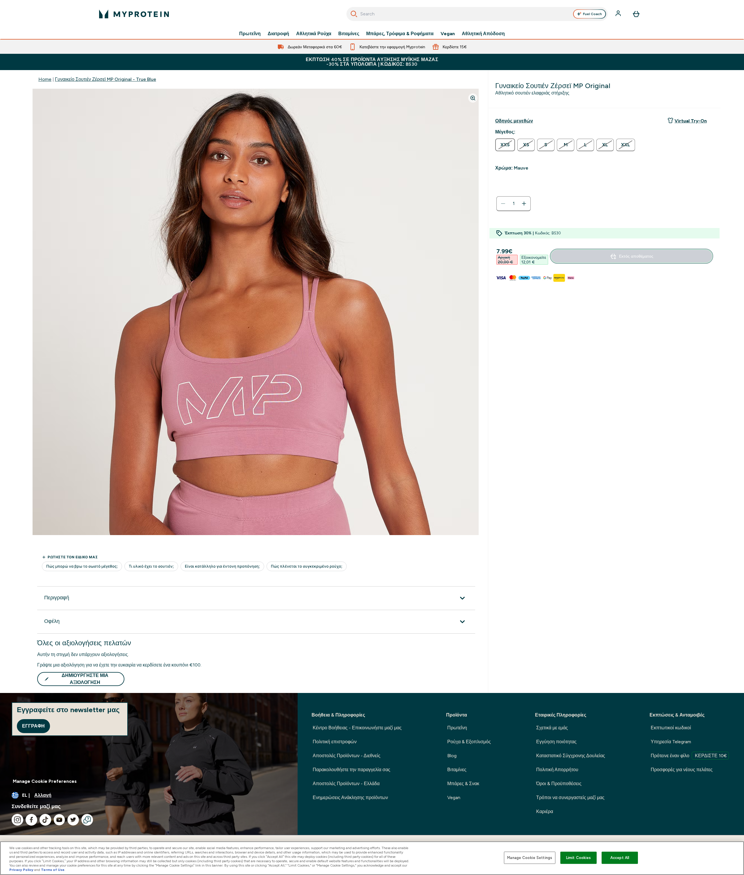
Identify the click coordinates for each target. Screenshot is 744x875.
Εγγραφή (33, 725)
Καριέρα (544, 811)
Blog (452, 755)
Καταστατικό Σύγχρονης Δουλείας (570, 755)
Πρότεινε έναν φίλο (689, 755)
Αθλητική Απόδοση (483, 33)
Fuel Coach (592, 14)
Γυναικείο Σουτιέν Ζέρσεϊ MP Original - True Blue (105, 79)
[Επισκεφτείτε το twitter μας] (73, 820)
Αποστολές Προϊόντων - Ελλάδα (346, 783)
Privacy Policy (21, 870)
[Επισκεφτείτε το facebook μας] (31, 820)
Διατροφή (278, 33)
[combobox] (477, 14)
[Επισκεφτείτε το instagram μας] (17, 820)
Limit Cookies (578, 858)
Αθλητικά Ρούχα (313, 33)
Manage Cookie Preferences (45, 781)
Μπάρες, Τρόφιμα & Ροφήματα (400, 33)
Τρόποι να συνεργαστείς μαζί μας (570, 797)
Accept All (619, 858)
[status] (513, 204)
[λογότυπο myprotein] (134, 14)
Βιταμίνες (348, 33)
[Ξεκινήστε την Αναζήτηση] (354, 14)
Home (44, 79)
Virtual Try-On (691, 120)
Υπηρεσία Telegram (671, 741)
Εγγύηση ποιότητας (556, 741)
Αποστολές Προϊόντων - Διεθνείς (346, 755)
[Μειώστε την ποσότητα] (503, 204)
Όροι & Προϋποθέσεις (559, 783)
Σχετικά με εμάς (552, 727)
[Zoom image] (472, 98)
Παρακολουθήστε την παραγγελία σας (351, 769)
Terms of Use (53, 870)
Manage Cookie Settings (529, 858)
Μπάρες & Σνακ (463, 783)
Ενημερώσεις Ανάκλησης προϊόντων (350, 797)
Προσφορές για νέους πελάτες (682, 769)
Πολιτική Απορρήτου (557, 769)
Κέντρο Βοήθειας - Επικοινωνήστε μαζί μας (357, 727)
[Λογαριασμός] (618, 14)
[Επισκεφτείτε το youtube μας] (59, 820)
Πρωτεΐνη (250, 33)
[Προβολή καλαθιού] (636, 14)
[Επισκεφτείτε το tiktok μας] (45, 820)
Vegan (448, 33)
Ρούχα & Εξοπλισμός (469, 741)
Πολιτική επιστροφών (335, 741)
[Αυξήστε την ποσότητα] (524, 204)
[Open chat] (87, 820)
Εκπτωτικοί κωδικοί (671, 727)
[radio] (505, 144)
